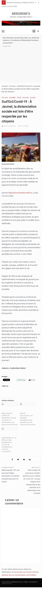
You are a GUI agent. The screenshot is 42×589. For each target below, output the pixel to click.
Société (32, 97)
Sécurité (26, 97)
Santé (19, 97)
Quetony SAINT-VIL (10, 126)
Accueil (4, 86)
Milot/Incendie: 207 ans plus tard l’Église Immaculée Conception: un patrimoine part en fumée (11, 476)
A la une (12, 86)
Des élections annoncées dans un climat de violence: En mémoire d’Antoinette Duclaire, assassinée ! (21, 40)
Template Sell (7, 583)
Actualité (12, 97)
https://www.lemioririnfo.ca (20, 192)
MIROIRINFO (21, 14)
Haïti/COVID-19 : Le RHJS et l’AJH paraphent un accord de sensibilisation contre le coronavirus (9, 444)
